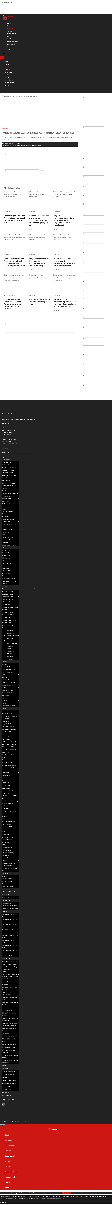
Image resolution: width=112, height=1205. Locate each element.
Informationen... (56, 1193)
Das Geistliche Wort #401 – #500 (10, 931)
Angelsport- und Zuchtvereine (7, 738)
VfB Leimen (5, 855)
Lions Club (5, 542)
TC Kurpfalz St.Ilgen (8, 866)
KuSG (3, 829)
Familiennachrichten (8, 519)
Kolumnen (5, 911)
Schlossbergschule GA (9, 475)
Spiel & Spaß (6, 959)
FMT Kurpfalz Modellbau (9, 716)
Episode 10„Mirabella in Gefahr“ (9, 1030)
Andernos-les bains (8, 690)
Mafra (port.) (6, 677)
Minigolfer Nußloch (7, 724)
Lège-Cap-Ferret (7, 698)
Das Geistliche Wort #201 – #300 (10, 941)
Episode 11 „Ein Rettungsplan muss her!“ (9, 1035)
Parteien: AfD (6, 604)
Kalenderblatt (6, 558)
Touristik (4, 583)
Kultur (9, 36)
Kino (3, 560)
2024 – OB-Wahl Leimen (9, 654)
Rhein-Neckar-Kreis (8, 625)
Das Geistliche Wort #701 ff (10, 915)
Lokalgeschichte (7, 563)
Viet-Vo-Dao (6, 858)
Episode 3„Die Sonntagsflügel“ (7, 993)
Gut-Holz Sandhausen (9, 765)
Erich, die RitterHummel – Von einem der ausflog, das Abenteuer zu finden (9, 968)
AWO (3, 534)
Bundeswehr (6, 501)
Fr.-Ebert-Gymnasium (8, 465)
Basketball (5, 757)
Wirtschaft (5, 873)
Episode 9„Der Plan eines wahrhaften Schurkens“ (10, 1024)
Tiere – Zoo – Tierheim (9, 581)
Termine (10, 26)
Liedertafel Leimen (7, 793)
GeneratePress (26, 1121)
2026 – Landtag (7, 659)
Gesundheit (5, 553)
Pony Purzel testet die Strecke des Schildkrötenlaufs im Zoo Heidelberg (39, 262)
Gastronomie (6, 894)
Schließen (3, 1202)
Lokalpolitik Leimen (8, 596)
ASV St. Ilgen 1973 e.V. (9, 744)
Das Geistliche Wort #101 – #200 (10, 946)
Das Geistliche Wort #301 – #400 (10, 936)
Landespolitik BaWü (8, 594)
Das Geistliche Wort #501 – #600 (10, 926)
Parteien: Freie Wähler (9, 620)
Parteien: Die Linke (8, 612)
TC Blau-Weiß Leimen (8, 863)
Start (8, 23)
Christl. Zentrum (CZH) (9, 486)
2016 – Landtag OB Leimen (10, 635)
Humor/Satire (6, 555)
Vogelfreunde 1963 (8, 755)
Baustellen (5, 876)
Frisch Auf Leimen (7, 762)
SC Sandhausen (7, 832)
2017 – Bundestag (7, 638)
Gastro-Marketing (7, 897)
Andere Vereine (6, 711)
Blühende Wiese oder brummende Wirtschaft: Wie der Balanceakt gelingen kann (39, 220)
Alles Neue (10, 28)
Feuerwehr (5, 509)
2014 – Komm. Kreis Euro (9, 633)
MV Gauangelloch (7, 803)
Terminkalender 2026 (8, 891)
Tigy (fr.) (4, 703)
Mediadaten (5, 1077)
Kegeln (4, 760)
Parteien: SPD (6, 622)
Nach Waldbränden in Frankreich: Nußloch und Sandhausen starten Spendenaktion (14, 262)
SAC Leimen (6, 752)
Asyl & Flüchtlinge (7, 591)
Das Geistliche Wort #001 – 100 (10, 952)
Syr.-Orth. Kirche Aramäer (10, 493)
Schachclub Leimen (8, 726)
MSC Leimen (6, 778)
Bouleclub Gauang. (7, 713)
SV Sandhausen (7, 845)
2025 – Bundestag (7, 656)
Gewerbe (5, 884)
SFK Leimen (5, 814)
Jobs (8, 49)
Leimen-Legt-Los (7, 540)
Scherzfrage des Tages (9, 1044)
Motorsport (5, 772)
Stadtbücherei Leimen (8, 578)
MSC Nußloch (6, 780)
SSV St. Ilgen (6, 842)
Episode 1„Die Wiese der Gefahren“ (9, 983)
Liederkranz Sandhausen (9, 791)
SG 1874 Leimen (7, 732)
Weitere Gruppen (7, 529)
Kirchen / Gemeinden (8, 483)
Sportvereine (6, 819)
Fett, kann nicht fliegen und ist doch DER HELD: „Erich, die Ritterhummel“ (10, 976)
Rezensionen (6, 576)
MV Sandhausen (7, 806)
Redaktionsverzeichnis (9, 1083)
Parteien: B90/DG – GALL (10, 607)
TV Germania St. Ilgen (8, 853)
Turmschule (5, 478)
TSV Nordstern (6, 850)
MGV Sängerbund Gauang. (10, 801)
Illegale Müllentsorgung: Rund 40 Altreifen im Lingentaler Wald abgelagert (63, 220)
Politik (9, 39)
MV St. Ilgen (5, 808)
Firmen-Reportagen (8, 879)
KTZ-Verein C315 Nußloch (10, 749)
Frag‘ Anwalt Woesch (8, 956)
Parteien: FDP (6, 617)
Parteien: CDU (6, 609)
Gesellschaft (11, 33)
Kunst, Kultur (5, 721)
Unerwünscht (11, 44)
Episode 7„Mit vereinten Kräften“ (9, 1014)
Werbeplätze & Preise (9, 1080)
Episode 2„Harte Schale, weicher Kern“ (9, 988)
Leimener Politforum (8, 599)
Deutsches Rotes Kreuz (9, 504)
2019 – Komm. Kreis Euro (9, 641)
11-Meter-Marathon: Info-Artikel (10, 1056)
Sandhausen (6, 695)
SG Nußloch (5, 834)
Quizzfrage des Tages (9, 1047)
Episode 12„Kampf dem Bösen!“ (9, 1040)
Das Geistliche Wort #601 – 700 (10, 921)
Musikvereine (6, 788)
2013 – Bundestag (7, 630)
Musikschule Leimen (8, 470)
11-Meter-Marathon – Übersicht (9, 1051)
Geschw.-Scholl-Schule (9, 467)
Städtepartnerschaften (9, 706)
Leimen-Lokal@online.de (9, 443)
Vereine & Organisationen (10, 908)
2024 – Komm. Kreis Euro (9, 651)
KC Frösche (5, 719)
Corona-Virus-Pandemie (9, 524)
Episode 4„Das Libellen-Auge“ (9, 998)
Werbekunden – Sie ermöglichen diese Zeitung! (10, 904)
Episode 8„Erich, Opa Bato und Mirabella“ (10, 1019)
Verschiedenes (6, 527)
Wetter (4, 1065)
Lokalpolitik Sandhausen (9, 602)
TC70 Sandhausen (7, 871)
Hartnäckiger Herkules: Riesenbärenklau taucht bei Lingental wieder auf (15, 219)
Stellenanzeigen (7, 1095)
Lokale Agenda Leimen (9, 545)
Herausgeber (6, 1086)
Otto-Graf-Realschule (8, 473)
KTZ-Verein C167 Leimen (10, 747)
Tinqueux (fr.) (6, 680)
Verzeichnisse (6, 900)
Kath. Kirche (5, 491)
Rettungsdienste (7, 499)
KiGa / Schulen (6, 462)
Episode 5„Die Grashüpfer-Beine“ (10, 1004)
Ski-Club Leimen (7, 840)
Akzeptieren (66, 1193)
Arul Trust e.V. (6, 516)
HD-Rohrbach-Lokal (8, 672)
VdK (3, 734)
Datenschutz (6, 1092)
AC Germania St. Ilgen (8, 821)
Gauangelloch (6, 667)
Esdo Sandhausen (7, 824)
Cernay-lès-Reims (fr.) (9, 669)
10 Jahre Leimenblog (8, 1071)
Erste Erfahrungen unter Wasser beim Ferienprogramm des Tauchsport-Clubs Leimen (13, 304)
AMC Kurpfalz (6, 775)
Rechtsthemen (6, 573)
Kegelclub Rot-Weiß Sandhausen (8, 769)
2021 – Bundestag (7, 646)
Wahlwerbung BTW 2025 (10, 1074)
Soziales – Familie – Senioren (8, 513)
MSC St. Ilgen (6, 785)
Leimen (4, 674)
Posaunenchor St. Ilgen (9, 811)
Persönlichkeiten (7, 496)
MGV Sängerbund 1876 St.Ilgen (9, 797)
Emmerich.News (7, 1089)
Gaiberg (4, 664)
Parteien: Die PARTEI (8, 615)
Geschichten (6, 550)
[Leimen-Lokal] (8, 16)
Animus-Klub (6, 532)
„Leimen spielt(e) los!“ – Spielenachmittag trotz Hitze (39, 301)
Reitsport (5, 816)
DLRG (4, 506)
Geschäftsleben (12, 41)
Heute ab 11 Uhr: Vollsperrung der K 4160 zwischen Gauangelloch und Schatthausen (64, 302)
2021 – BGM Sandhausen (10, 643)
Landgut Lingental (7, 685)
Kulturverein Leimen (8, 537)
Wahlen (4, 628)
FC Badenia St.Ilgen (8, 827)
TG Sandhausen (7, 847)
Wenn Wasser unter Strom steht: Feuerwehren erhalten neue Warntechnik (64, 262)
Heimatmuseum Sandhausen (6, 567)
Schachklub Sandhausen (9, 729)
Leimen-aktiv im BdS (8, 886)
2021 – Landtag (7, 648)
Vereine (10, 31)
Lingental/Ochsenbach (9, 682)
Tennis (4, 860)
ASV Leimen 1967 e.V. (9, 742)
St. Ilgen (4, 700)
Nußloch (4, 687)
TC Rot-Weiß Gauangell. (9, 868)
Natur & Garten (6, 570)
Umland (4, 661)
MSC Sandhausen (7, 783)
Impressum (5, 448)
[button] (4, 53)
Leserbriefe (5, 586)
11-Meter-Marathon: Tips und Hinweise (10, 1061)
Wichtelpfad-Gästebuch (9, 962)
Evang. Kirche (6, 488)
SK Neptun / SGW (7, 837)
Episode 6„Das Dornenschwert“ (7, 1009)
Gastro (9, 47)
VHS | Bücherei (6, 480)
